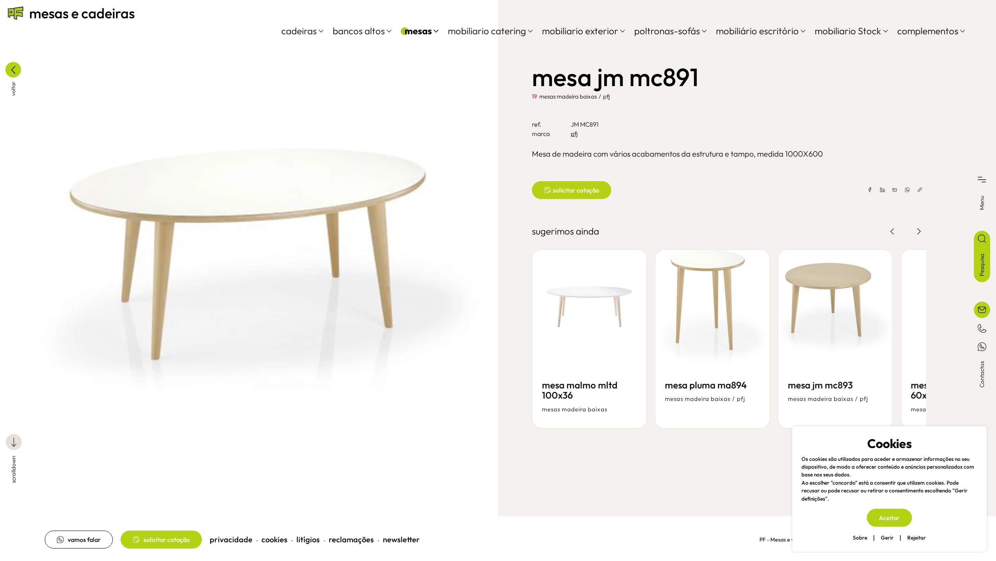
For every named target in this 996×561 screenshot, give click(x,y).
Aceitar (889, 518)
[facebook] (870, 190)
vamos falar (84, 539)
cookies (274, 539)
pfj (606, 96)
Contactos (981, 374)
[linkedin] (882, 190)
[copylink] (919, 190)
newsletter (401, 539)
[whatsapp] (907, 190)
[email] (895, 190)
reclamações (351, 539)
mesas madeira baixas (568, 96)
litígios (308, 539)
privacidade (231, 539)
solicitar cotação (167, 539)
